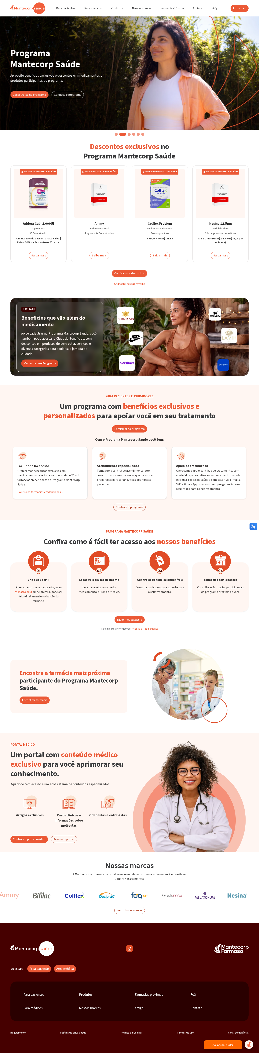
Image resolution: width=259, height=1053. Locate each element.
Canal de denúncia (238, 1033)
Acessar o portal (64, 839)
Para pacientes (65, 8)
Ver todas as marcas (129, 910)
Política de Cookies (132, 1033)
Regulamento (18, 1033)
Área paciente (39, 968)
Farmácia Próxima (172, 8)
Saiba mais (38, 255)
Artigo (139, 1008)
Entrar (237, 8)
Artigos (197, 8)
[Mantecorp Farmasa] (231, 948)
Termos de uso (185, 1033)
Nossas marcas (141, 8)
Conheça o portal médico (29, 839)
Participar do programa (129, 429)
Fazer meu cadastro (129, 620)
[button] (116, 134)
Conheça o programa (67, 95)
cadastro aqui (23, 592)
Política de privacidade (73, 1033)
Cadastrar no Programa (40, 363)
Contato (196, 1008)
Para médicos (93, 8)
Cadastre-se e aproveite (129, 284)
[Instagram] (129, 948)
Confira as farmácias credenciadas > (40, 492)
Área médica (65, 968)
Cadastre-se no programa (29, 95)
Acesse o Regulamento (145, 629)
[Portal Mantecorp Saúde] (32, 948)
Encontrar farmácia (34, 700)
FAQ (214, 8)
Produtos (117, 8)
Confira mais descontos (129, 273)
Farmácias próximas (149, 994)
